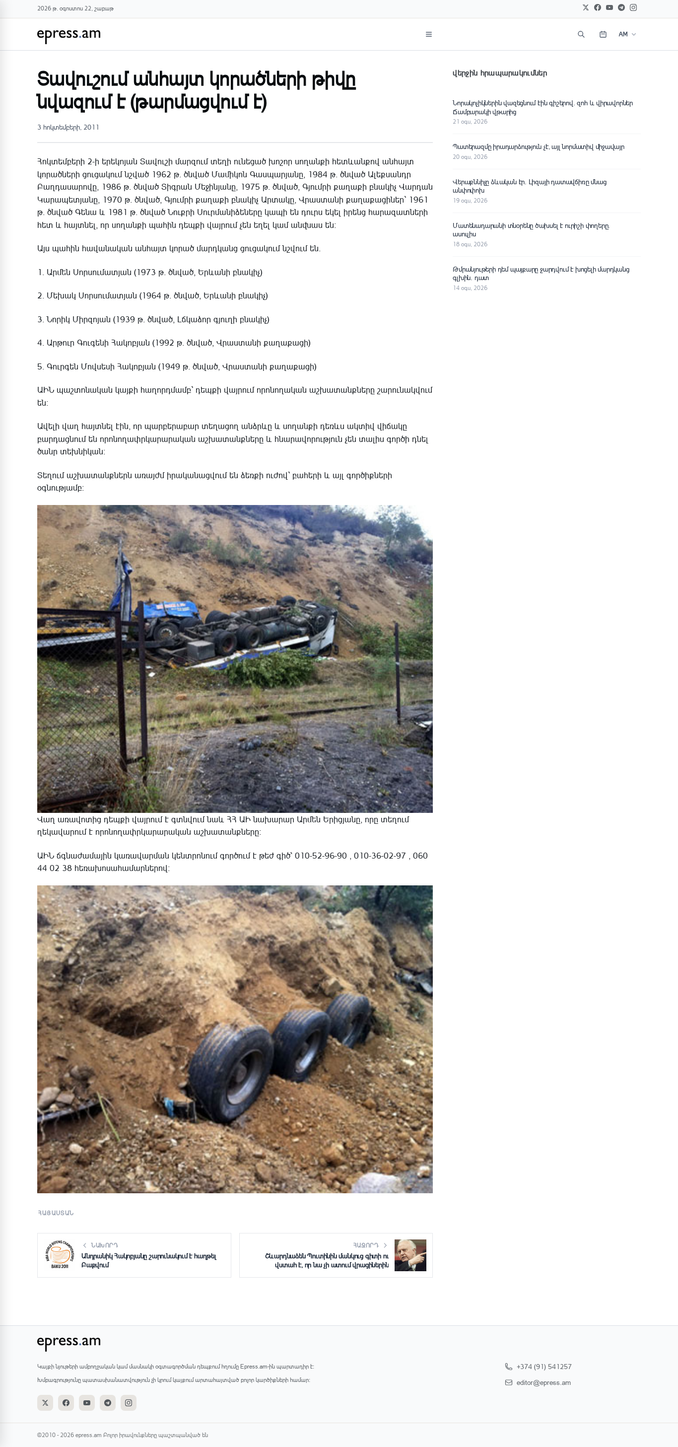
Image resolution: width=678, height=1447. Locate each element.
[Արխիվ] (603, 34)
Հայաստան (56, 1213)
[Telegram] (621, 7)
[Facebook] (597, 7)
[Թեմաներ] (429, 34)
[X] (585, 7)
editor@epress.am (544, 1382)
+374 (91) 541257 (544, 1366)
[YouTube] (609, 7)
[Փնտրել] (581, 34)
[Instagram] (633, 7)
